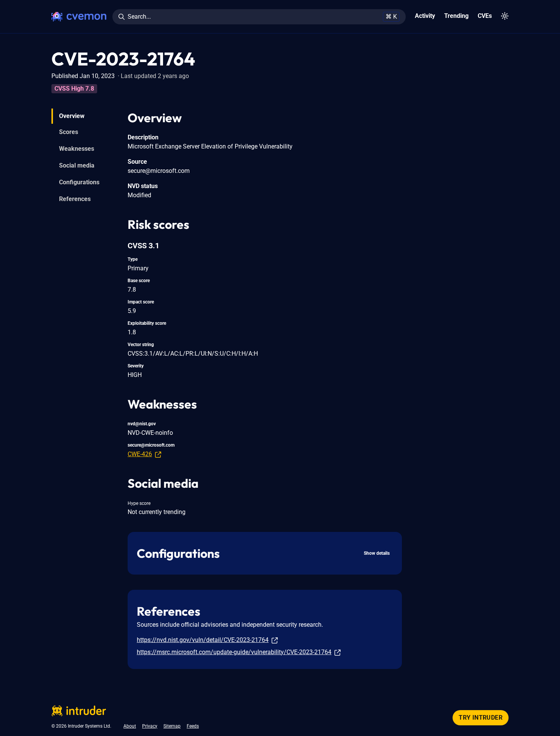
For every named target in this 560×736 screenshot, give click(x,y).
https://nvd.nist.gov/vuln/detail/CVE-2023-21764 (203, 639)
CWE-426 (140, 454)
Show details (377, 553)
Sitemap (172, 726)
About (129, 726)
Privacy (149, 726)
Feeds (193, 726)
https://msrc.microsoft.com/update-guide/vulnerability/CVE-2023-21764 (234, 652)
